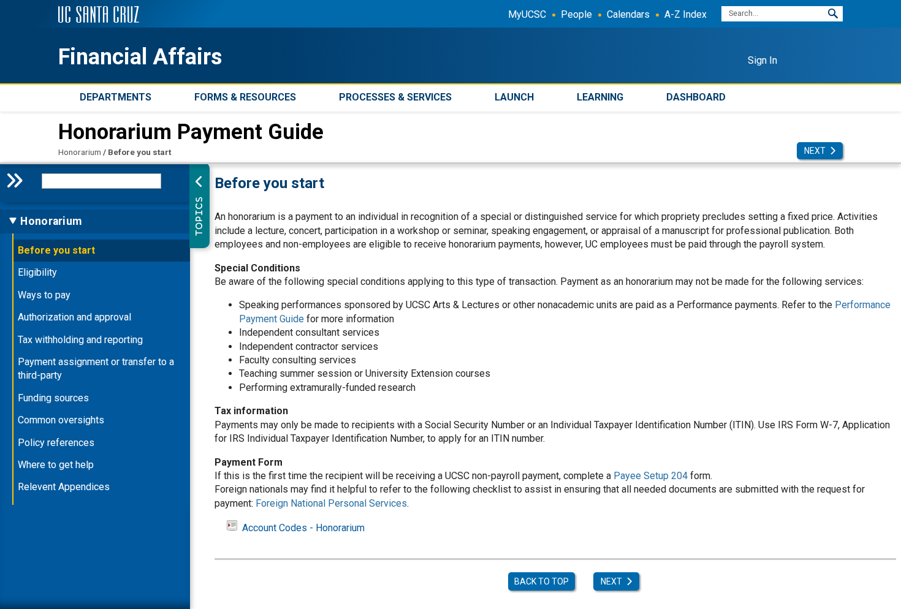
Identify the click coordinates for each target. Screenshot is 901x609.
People (576, 14)
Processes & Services (395, 97)
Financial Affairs (140, 57)
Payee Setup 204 (651, 476)
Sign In (762, 60)
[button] (833, 13)
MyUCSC (527, 14)
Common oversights (61, 420)
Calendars (628, 14)
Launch (514, 97)
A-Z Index (685, 14)
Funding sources (53, 398)
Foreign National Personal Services (331, 503)
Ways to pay (44, 295)
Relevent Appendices (64, 487)
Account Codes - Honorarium (303, 528)
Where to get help (56, 465)
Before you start (56, 250)
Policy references (56, 442)
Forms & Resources (245, 97)
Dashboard (696, 97)
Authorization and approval (74, 317)
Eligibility (37, 272)
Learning (600, 97)
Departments (115, 97)
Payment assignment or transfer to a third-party (96, 368)
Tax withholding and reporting (80, 340)
